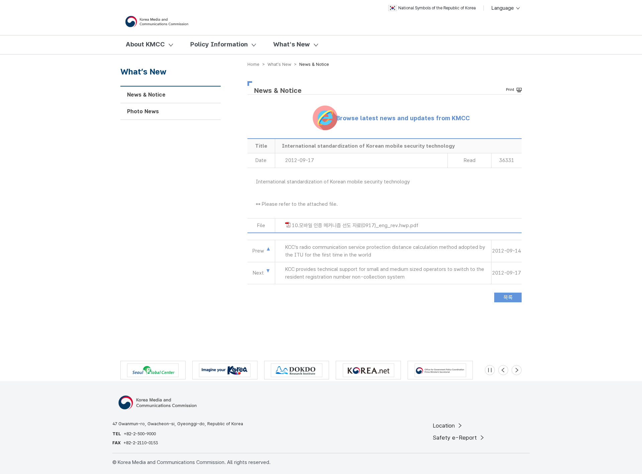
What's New (291, 44)
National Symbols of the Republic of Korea (437, 8)
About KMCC (145, 44)
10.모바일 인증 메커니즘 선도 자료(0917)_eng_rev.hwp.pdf (355, 225)
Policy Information (219, 44)
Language (503, 8)
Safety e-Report (455, 437)
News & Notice (146, 95)
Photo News (143, 111)
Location (444, 425)
